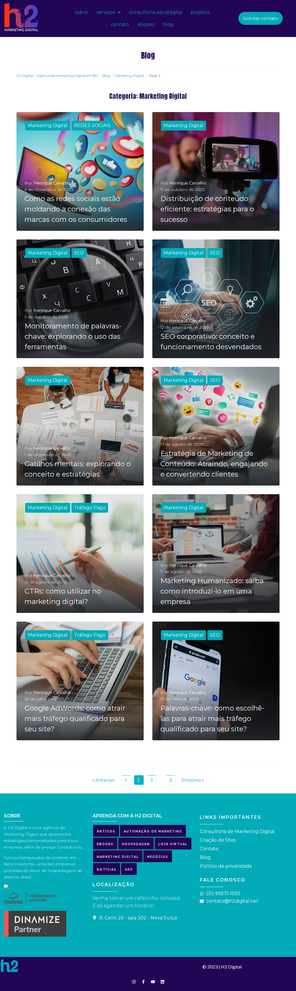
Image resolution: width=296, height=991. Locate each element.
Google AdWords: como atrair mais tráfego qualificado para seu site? (75, 718)
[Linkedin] (162, 982)
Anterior (103, 780)
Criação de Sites (218, 840)
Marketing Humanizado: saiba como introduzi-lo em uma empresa (212, 591)
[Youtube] (153, 982)
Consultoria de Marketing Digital (237, 831)
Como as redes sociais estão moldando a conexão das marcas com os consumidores (76, 209)
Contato (209, 848)
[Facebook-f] (143, 982)
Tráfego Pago (90, 507)
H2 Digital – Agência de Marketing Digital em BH (57, 75)
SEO (79, 253)
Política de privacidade (226, 866)
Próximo (192, 780)
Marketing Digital (129, 75)
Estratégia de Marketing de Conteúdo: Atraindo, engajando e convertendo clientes (214, 463)
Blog (106, 75)
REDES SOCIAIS (92, 125)
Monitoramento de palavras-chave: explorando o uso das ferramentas (73, 336)
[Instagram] (134, 982)
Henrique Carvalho (52, 183)
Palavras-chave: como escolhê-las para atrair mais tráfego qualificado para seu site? (212, 718)
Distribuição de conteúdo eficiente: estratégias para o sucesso (207, 209)
